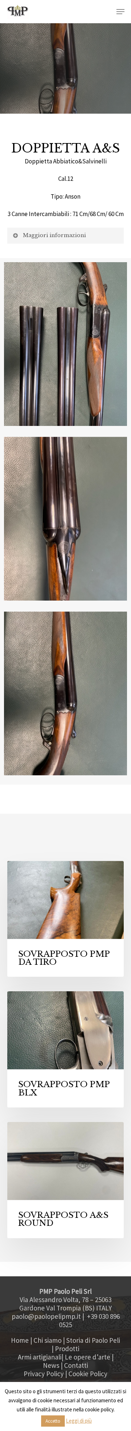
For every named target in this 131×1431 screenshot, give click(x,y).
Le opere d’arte (87, 1357)
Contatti (76, 1365)
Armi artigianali (39, 1357)
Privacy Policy (44, 1373)
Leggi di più (79, 1420)
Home (20, 1340)
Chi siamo (47, 1340)
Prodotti (67, 1348)
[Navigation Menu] (120, 11)
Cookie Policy (87, 1373)
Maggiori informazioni (54, 235)
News (51, 1365)
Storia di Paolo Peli (93, 1340)
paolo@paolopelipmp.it (46, 1316)
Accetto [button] (52, 1421)
